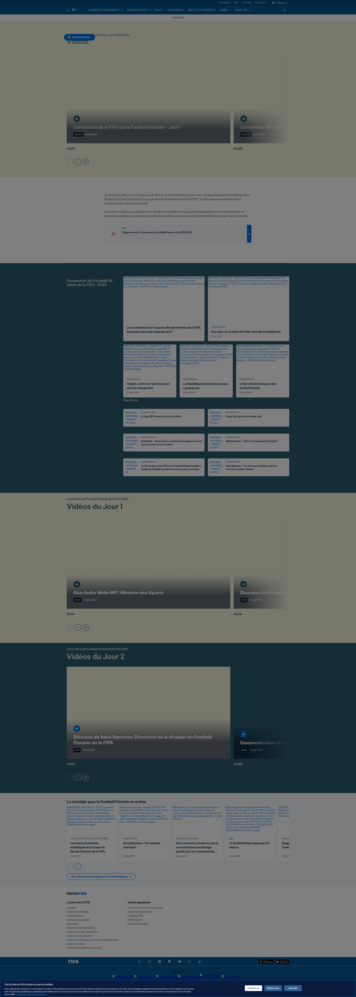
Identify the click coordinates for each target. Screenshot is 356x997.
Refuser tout (273, 988)
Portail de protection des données (32, 994)
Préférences (253, 988)
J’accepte (292, 988)
